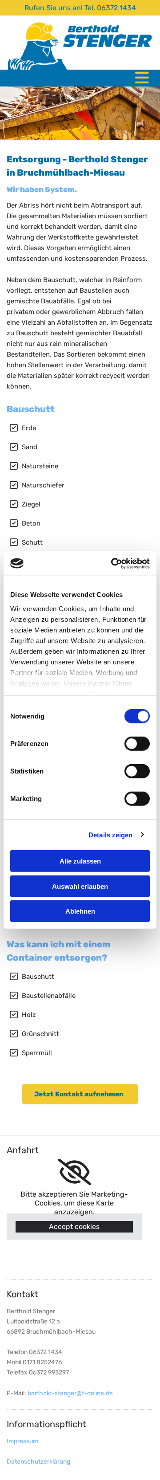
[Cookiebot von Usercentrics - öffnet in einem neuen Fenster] (113, 563)
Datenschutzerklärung (38, 1461)
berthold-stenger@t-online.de (70, 1393)
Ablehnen (80, 911)
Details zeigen (110, 834)
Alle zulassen (80, 861)
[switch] (137, 744)
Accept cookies (74, 1226)
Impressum (22, 1441)
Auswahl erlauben (80, 886)
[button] (80, 1094)
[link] (74, 1172)
